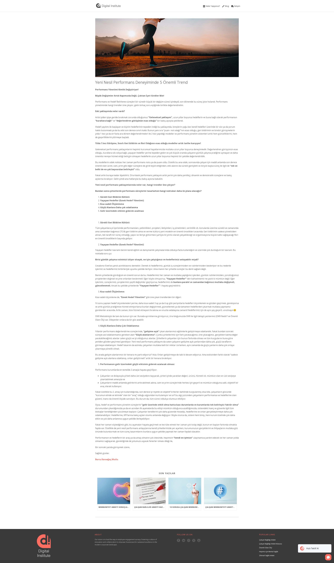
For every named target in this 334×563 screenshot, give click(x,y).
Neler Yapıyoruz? (213, 6)
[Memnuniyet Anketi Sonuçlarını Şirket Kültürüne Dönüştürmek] (113, 491)
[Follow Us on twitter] (193, 540)
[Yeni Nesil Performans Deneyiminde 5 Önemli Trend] (167, 47)
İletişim (237, 6)
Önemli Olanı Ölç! (265, 548)
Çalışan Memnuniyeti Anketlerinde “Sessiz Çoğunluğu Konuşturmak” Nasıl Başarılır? (221, 507)
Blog (227, 6)
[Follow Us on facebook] (178, 540)
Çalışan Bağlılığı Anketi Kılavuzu (270, 544)
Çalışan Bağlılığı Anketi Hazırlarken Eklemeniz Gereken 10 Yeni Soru (150, 507)
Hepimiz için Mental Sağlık (268, 551)
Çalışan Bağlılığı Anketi (267, 540)
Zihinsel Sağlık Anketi (266, 555)
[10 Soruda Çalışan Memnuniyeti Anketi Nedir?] (184, 491)
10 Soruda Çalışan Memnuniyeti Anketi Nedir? (185, 507)
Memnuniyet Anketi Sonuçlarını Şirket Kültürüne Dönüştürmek (114, 507)
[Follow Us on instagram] (188, 540)
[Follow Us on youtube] (198, 540)
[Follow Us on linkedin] (183, 540)
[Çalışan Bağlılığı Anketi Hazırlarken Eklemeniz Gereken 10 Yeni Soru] (149, 491)
